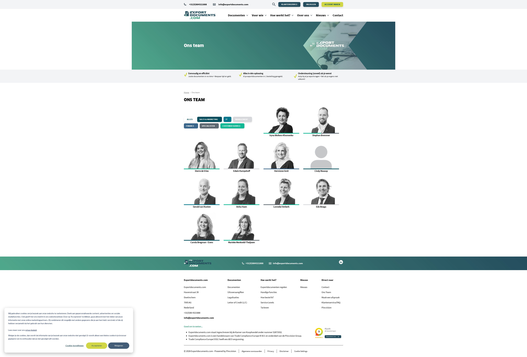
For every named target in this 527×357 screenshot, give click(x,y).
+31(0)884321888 (198, 4)
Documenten (236, 15)
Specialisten (208, 126)
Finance (190, 126)
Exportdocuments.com (196, 279)
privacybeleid (31, 330)
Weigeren (118, 345)
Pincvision (326, 307)
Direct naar (327, 279)
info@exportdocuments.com (233, 4)
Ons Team (326, 292)
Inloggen (311, 4)
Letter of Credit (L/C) (237, 302)
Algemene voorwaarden (252, 351)
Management (241, 119)
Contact (338, 15)
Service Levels (267, 302)
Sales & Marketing (208, 119)
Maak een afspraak (331, 297)
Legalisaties (233, 297)
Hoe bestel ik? (267, 297)
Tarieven (265, 307)
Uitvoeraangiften (236, 292)
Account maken (332, 4)
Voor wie (257, 15)
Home (186, 92)
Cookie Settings (300, 351)
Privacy (270, 351)
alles (190, 119)
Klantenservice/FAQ (331, 302)
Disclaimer (284, 351)
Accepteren (97, 345)
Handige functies (269, 292)
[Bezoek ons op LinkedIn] (341, 263)
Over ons (303, 15)
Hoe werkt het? (280, 15)
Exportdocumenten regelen (274, 287)
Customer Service (231, 126)
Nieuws (321, 15)
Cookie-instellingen (74, 345)
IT (227, 119)
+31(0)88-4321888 (192, 312)
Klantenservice (289, 4)
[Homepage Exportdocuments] (199, 15)
